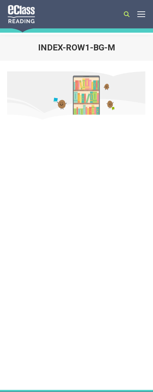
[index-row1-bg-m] (76, 95)
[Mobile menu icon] (141, 14)
